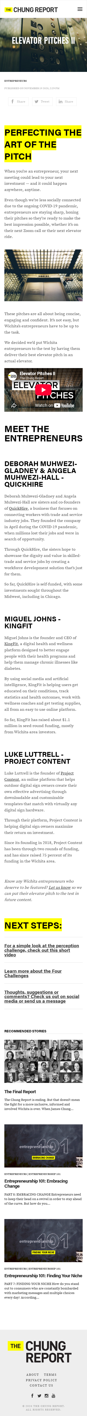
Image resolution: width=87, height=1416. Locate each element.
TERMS (50, 1375)
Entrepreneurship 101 (45, 1174)
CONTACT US (41, 1385)
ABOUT (32, 1375)
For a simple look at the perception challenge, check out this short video (41, 949)
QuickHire (18, 508)
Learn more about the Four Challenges (33, 973)
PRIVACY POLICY (41, 1380)
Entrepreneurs (15, 81)
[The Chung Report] (31, 9)
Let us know (60, 887)
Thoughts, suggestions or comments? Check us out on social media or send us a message (41, 996)
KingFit (11, 644)
